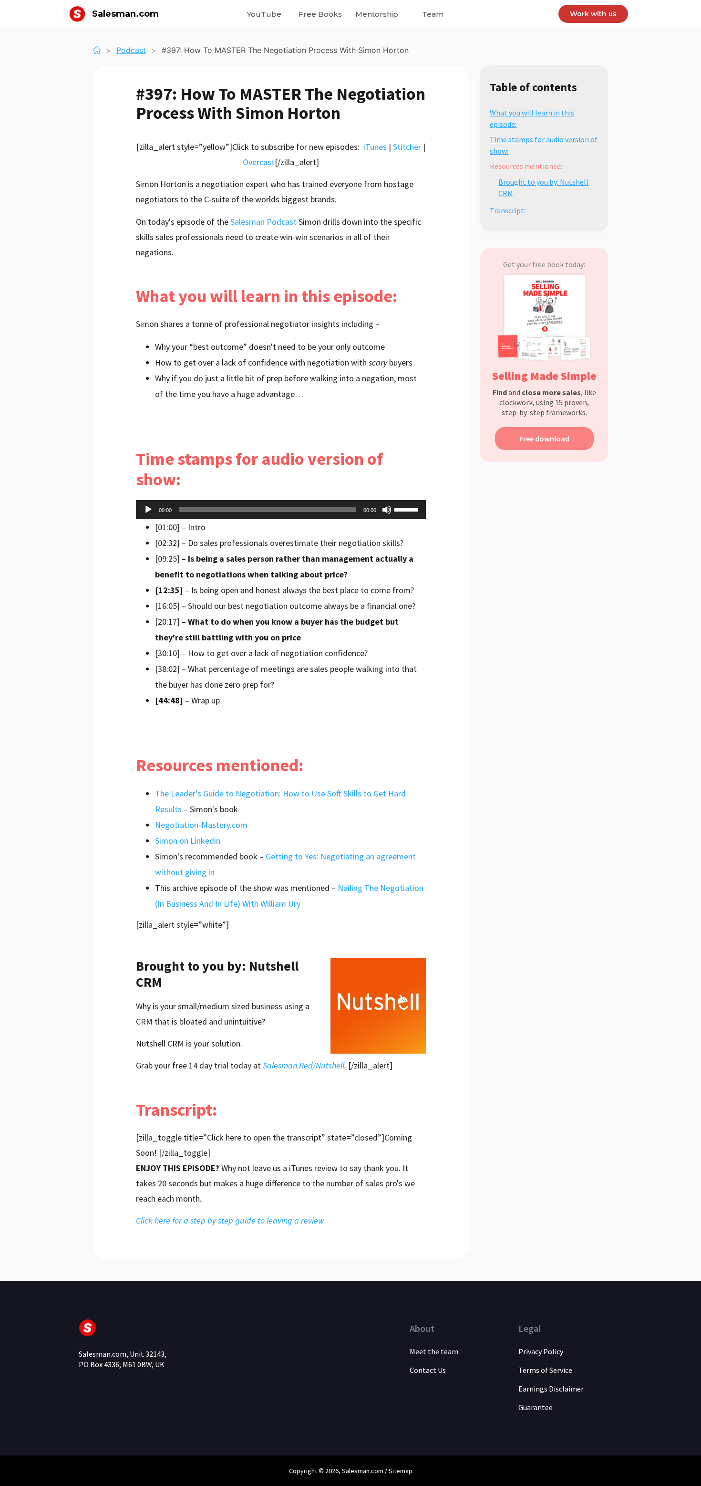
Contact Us (428, 1370)
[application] (281, 509)
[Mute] (387, 509)
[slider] (407, 508)
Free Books (320, 14)
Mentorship (376, 14)
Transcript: (508, 210)
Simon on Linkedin (187, 840)
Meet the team (434, 1351)
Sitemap (400, 1470)
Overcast (259, 162)
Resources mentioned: (526, 166)
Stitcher (407, 146)
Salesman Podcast (263, 221)
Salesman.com (125, 14)
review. (313, 1220)
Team (432, 14)
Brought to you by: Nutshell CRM (543, 187)
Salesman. (356, 1470)
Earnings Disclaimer (551, 1388)
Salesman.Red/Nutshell (303, 1065)
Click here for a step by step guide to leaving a (218, 1220)
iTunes (375, 146)
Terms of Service (545, 1370)
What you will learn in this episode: (532, 118)
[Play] (148, 509)
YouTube (264, 14)
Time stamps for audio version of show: (544, 145)
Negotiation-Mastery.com (201, 824)
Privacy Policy (540, 1351)
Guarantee (535, 1407)
